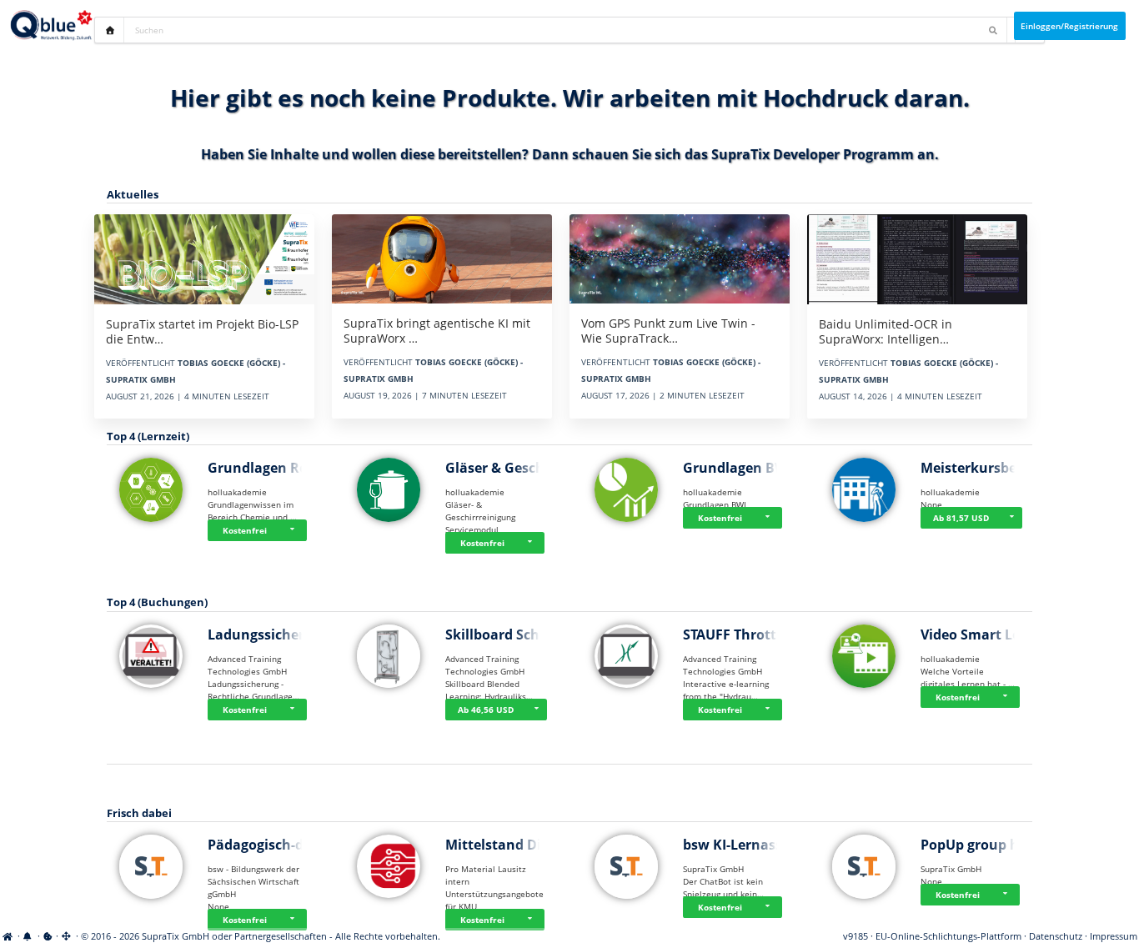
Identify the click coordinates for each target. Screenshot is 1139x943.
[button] (294, 530)
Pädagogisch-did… (268, 844)
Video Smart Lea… (980, 634)
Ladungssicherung (269, 634)
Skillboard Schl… (500, 634)
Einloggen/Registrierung (1069, 26)
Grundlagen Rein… (270, 468)
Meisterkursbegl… (980, 468)
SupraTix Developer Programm (812, 154)
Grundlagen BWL (739, 468)
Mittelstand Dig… (502, 844)
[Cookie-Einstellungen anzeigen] (48, 936)
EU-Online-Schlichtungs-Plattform (948, 936)
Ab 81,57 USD (961, 518)
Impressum (1113, 936)
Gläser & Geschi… (502, 468)
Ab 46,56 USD (486, 709)
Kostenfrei (245, 530)
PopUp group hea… (983, 844)
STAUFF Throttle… (741, 634)
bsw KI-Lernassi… (740, 844)
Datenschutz (1055, 936)
